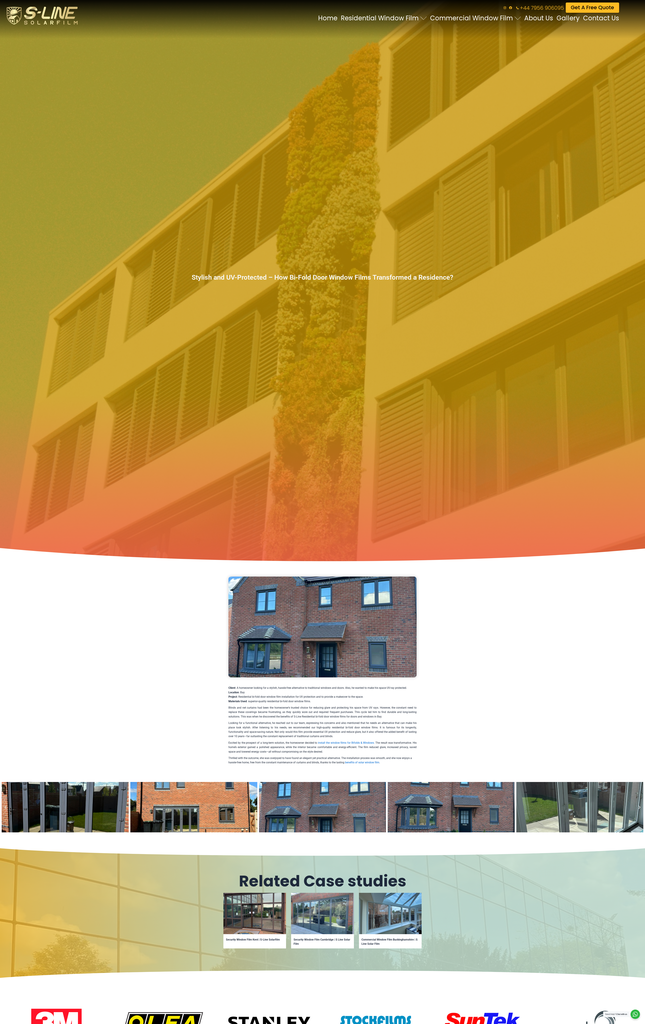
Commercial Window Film (471, 18)
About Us (538, 18)
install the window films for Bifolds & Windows (346, 742)
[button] (5, 807)
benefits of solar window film (362, 762)
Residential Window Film (380, 18)
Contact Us (601, 18)
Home (327, 18)
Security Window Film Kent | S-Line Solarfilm (253, 939)
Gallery (568, 18)
